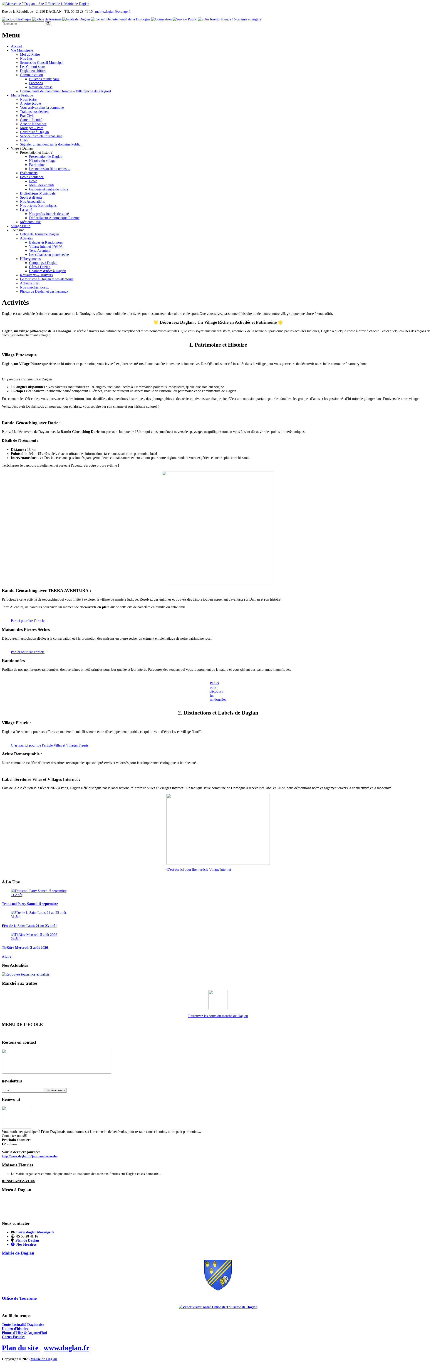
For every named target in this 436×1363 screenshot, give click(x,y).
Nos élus (26, 58)
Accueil (16, 46)
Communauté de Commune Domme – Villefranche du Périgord (65, 91)
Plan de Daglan (26, 1240)
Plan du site (21, 1348)
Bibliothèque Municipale (37, 193)
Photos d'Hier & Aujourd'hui (24, 1333)
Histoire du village (42, 161)
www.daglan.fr (66, 1348)
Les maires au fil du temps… (49, 169)
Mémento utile (30, 222)
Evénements (28, 173)
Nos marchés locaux (34, 287)
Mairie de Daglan (43, 1359)
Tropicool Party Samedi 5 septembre (30, 904)
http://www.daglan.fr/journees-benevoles (29, 1156)
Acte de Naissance (33, 124)
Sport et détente (31, 197)
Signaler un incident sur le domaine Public (50, 144)
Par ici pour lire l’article (28, 621)
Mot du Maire (30, 54)
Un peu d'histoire (15, 1329)
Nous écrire (28, 99)
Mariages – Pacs (31, 128)
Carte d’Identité (31, 120)
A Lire (6, 956)
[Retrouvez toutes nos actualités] (26, 974)
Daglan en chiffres (33, 71)
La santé (26, 210)
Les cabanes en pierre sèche (49, 254)
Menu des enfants (41, 185)
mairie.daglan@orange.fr (113, 11)
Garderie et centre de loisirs (48, 189)
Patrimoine (37, 165)
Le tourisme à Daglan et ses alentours (46, 279)
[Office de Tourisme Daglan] (218, 1307)
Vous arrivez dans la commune (42, 107)
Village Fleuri (20, 226)
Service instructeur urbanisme (41, 136)
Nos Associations (32, 201)
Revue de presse (40, 87)
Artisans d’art (29, 283)
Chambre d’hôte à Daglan (47, 271)
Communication (31, 75)
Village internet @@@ (45, 246)
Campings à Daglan (43, 263)
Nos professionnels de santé (49, 214)
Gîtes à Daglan (39, 267)
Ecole (33, 181)
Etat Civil (27, 116)
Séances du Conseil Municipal (41, 62)
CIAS (24, 140)
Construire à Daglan (34, 132)
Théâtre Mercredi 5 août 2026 (25, 947)
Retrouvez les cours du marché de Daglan (218, 1016)
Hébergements (30, 259)
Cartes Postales (13, 1337)
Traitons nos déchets (34, 111)
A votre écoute (30, 103)
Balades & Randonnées (46, 242)
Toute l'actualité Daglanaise (23, 1324)
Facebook (36, 83)
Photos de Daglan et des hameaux (44, 291)
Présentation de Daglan (45, 156)
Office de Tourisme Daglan (39, 234)
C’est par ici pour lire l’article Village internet (198, 869)
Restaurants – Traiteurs (36, 275)
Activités (26, 238)
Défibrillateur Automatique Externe (54, 218)
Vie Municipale (22, 50)
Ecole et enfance (32, 177)
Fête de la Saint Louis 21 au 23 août (29, 926)
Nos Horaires (26, 1244)
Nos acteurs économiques (38, 205)
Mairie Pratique (22, 95)
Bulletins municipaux (44, 79)
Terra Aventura (39, 250)
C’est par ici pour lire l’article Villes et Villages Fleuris (49, 745)
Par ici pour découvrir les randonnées (218, 691)
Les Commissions (32, 67)
